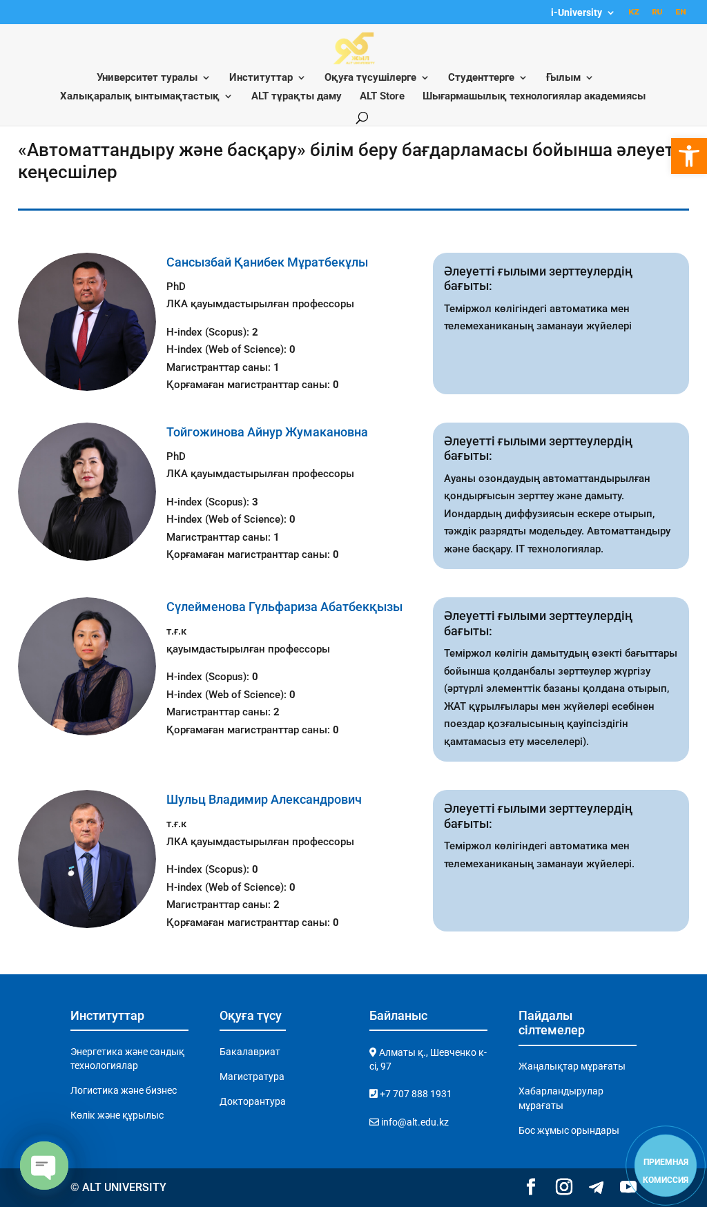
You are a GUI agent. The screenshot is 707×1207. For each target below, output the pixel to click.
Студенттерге (481, 78)
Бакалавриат (250, 1051)
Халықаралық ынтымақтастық (140, 96)
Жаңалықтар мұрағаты (572, 1066)
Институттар (261, 78)
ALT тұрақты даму (296, 96)
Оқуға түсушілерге (370, 78)
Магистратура (252, 1076)
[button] (689, 156)
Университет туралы (147, 78)
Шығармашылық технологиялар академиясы (534, 96)
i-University (576, 13)
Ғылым (563, 78)
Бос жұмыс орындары (569, 1130)
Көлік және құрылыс (117, 1115)
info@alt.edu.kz (414, 1122)
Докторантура (253, 1101)
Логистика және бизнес (123, 1090)
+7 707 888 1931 (415, 1093)
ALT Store (382, 96)
